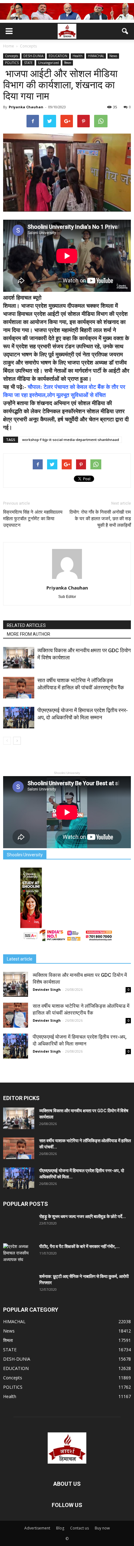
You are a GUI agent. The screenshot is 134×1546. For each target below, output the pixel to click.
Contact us (79, 1528)
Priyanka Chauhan (26, 107)
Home (8, 46)
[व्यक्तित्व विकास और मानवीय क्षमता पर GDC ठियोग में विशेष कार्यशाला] (18, 657)
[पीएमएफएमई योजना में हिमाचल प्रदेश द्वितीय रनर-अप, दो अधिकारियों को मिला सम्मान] (18, 717)
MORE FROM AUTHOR (28, 634)
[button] (125, 31)
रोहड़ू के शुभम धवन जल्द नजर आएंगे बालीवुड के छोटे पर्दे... (82, 1216)
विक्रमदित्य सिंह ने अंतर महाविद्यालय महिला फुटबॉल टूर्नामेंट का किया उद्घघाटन (32, 518)
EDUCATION (58, 56)
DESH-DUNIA (33, 56)
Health (78, 56)
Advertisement (37, 1528)
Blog (60, 1528)
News (113, 56)
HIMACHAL (96, 56)
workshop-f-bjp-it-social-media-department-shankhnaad (70, 439)
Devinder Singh (47, 989)
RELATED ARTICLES (26, 625)
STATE (28, 63)
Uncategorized (48, 63)
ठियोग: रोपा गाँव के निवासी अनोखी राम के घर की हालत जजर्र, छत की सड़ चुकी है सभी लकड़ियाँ (100, 518)
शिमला (67, 63)
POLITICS (12, 63)
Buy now (102, 1528)
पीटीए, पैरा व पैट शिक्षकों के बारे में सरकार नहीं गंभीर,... (79, 1246)
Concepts (11, 56)
